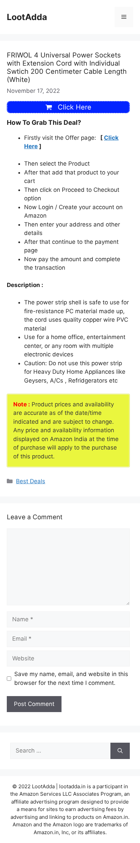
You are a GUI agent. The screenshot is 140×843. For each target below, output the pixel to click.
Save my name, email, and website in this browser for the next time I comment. (71, 678)
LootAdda (27, 17)
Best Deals (30, 481)
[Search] (120, 751)
